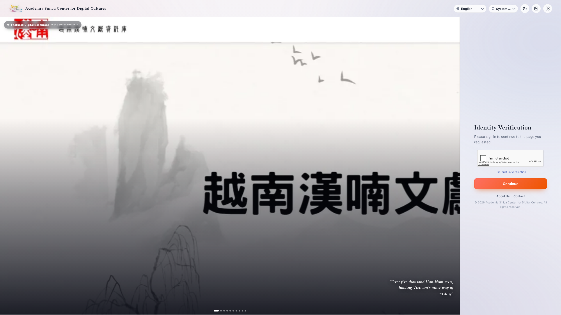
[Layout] (547, 8)
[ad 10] (244, 311)
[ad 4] (225, 311)
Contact (519, 196)
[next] (452, 166)
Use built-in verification (510, 172)
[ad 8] (237, 311)
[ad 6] (231, 311)
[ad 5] (228, 311)
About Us (503, 196)
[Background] (536, 8)
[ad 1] (216, 311)
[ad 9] (240, 311)
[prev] (8, 166)
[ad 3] (222, 311)
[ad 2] (219, 311)
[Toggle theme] (524, 8)
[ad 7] (234, 311)
